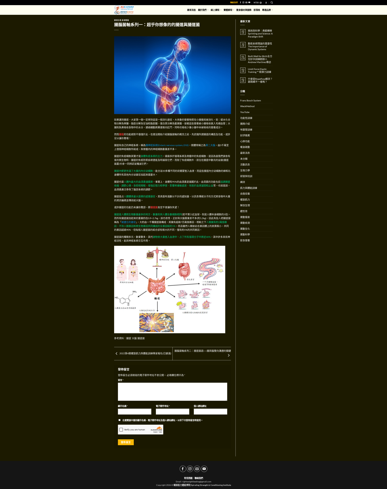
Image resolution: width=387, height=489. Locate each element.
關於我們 (202, 10)
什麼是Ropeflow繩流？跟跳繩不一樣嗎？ (260, 80)
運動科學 (245, 234)
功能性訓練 (246, 117)
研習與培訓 (246, 176)
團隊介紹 (245, 123)
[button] (258, 2)
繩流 (242, 182)
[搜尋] (272, 2)
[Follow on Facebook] (240, 3)
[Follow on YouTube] (249, 3)
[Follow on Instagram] (243, 3)
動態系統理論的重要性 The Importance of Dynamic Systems (260, 46)
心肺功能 (245, 141)
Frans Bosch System (250, 100)
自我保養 (245, 193)
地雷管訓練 (246, 129)
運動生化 (245, 228)
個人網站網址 (200, 406)
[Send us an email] (246, 3)
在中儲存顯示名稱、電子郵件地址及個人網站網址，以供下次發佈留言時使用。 (162, 420)
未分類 (243, 158)
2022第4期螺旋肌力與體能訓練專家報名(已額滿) (145, 353)
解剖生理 (117, 20)
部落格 (257, 10)
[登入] (266, 2)
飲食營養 (125, 20)
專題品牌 (266, 10)
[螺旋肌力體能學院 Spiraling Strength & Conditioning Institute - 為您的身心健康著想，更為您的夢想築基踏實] (126, 10)
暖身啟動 (245, 146)
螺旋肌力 (245, 199)
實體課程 (228, 10)
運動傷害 (245, 217)
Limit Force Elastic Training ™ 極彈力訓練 (259, 70)
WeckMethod (247, 106)
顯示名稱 (123, 406)
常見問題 (188, 478)
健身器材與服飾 (243, 10)
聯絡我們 (234, 2)
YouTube (244, 112)
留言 (121, 380)
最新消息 (191, 10)
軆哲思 (243, 211)
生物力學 (245, 170)
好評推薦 (245, 135)
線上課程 (215, 10)
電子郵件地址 (163, 406)
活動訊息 (245, 164)
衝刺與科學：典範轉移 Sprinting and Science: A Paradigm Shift (260, 33)
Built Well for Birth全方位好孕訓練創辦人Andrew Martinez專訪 (260, 59)
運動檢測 (245, 222)
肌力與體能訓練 (248, 187)
